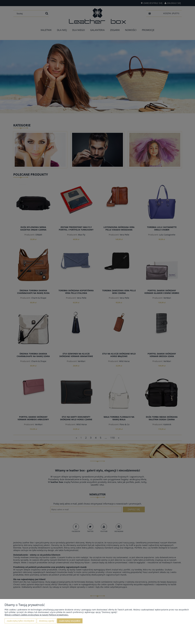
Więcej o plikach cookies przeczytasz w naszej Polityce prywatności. (37, 614)
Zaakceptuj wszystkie (69, 620)
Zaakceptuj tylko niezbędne (20, 620)
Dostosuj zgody (46, 620)
